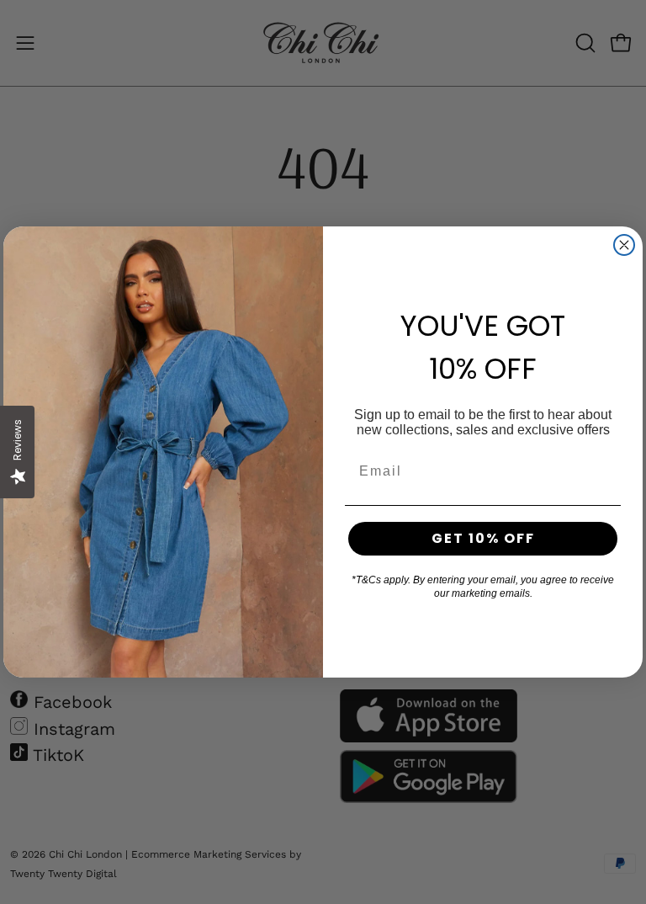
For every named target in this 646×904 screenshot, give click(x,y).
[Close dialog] (624, 245)
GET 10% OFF (483, 538)
